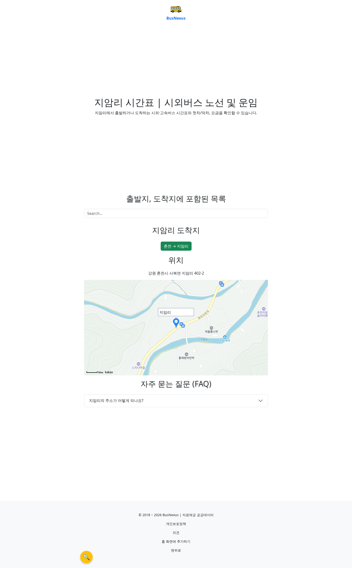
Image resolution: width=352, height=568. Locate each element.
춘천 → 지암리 (176, 246)
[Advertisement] (176, 60)
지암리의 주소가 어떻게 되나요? (116, 400)
